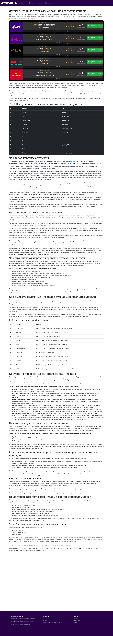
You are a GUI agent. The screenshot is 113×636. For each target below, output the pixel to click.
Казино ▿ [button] (23, 3)
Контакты (44, 620)
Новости (40, 3)
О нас (43, 618)
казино (72, 161)
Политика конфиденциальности (51, 622)
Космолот (48, 3)
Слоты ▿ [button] (31, 3)
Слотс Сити (76, 620)
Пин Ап (75, 622)
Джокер (75, 618)
